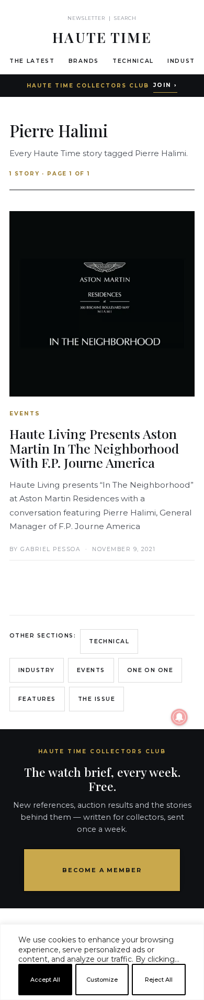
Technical (133, 61)
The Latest (32, 61)
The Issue (96, 699)
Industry (36, 670)
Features (37, 699)
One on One (150, 670)
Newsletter (86, 18)
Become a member (102, 870)
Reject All (159, 979)
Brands (84, 61)
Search (125, 18)
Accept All (45, 979)
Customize (102, 979)
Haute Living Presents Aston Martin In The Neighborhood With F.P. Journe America (94, 448)
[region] (102, 996)
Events (91, 670)
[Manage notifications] (179, 717)
